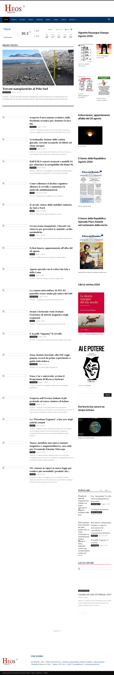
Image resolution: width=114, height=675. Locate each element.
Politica (30, 20)
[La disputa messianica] (83, 513)
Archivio (71, 20)
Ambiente (39, 20)
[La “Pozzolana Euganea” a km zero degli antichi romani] (14, 426)
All (101, 490)
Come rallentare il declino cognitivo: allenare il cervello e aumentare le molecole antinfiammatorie (49, 186)
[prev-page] (79, 554)
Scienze (13, 20)
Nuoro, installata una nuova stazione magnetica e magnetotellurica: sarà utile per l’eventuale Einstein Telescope (51, 445)
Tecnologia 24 (96, 504)
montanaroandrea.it (92, 664)
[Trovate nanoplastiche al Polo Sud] (38, 67)
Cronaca (22, 20)
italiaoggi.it (105, 56)
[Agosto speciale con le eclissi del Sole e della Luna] (14, 276)
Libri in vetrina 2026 (89, 284)
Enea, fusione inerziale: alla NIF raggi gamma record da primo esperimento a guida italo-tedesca (50, 357)
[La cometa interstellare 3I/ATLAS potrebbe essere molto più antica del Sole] (14, 297)
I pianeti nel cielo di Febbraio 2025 (94, 594)
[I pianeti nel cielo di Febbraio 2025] (95, 579)
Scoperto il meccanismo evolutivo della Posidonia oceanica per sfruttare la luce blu (50, 120)
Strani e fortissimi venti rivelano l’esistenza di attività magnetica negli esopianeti (49, 314)
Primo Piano (6, 92)
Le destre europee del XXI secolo (93, 334)
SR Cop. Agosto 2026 (84, 206)
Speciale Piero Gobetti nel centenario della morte (92, 272)
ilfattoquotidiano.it (83, 95)
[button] (109, 20)
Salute (56, 20)
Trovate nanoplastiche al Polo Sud (25, 88)
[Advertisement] (71, 8)
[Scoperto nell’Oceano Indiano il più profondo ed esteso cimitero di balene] (14, 405)
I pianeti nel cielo (84, 590)
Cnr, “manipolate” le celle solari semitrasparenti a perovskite (101, 498)
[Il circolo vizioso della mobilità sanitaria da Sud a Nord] (14, 211)
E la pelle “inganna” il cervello (46, 333)
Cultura (63, 20)
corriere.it (86, 64)
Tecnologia (33, 337)
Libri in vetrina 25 (96, 512)
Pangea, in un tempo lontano (86, 438)
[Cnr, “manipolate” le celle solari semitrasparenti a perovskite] (83, 505)
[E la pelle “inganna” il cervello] (14, 339)
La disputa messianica (99, 509)
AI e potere (87, 385)
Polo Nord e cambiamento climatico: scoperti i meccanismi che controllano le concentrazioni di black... (101, 528)
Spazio (48, 20)
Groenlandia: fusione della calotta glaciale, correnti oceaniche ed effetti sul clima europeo (51, 142)
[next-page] (83, 554)
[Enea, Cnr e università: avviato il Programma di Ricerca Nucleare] (14, 383)
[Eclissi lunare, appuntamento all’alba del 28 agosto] (14, 254)
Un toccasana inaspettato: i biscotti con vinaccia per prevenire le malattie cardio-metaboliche (51, 229)
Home (6, 20)
